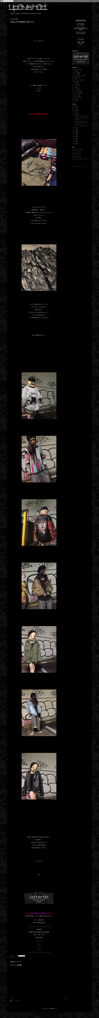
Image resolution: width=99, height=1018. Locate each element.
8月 (75, 129)
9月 (75, 127)
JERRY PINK (76, 85)
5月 (75, 134)
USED (14, 957)
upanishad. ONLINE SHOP (78, 149)
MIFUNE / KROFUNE (77, 80)
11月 (76, 112)
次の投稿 (12, 998)
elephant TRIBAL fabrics (78, 75)
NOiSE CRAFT (76, 69)
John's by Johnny (76, 91)
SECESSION (75, 77)
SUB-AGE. (75, 74)
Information (75, 72)
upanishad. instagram (77, 153)
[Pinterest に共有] (24, 956)
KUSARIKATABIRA (77, 97)
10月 (76, 114)
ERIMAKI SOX (76, 96)
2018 (75, 106)
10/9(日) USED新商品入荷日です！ (81, 125)
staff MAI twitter (76, 155)
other (74, 100)
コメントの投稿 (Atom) (16, 1000)
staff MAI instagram (77, 156)
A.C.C (74, 87)
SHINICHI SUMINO (77, 93)
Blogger (56, 1008)
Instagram (39, 949)
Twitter (39, 946)
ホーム (39, 998)
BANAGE (75, 81)
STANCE (75, 99)
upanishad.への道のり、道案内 (79, 157)
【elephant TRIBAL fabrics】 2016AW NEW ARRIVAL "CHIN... (81, 122)
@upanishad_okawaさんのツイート (79, 166)
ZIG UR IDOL (76, 94)
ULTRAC (75, 84)
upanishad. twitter (76, 152)
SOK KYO (75, 82)
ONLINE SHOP (39, 892)
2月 (75, 139)
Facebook (39, 944)
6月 (75, 133)
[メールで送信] (19, 956)
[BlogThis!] (20, 956)
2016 (75, 109)
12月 (76, 111)
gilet (74, 78)
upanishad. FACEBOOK (78, 150)
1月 (75, 141)
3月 (75, 138)
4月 (75, 136)
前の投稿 (66, 998)
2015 (75, 143)
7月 (75, 131)
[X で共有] (21, 956)
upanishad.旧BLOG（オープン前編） (80, 159)
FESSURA (75, 88)
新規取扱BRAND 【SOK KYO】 (81, 124)
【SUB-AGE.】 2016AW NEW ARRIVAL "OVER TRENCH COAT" (82, 116)
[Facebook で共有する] (23, 956)
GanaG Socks (76, 90)
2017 (75, 107)
